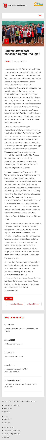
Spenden (7, 437)
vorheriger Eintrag (16, 304)
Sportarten (7, 419)
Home (6, 416)
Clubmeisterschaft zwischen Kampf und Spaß (22, 52)
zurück (9, 298)
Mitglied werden (9, 427)
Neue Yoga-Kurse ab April (13, 356)
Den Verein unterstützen (12, 430)
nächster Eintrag (33, 304)
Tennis (7, 61)
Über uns (7, 423)
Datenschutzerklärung (11, 405)
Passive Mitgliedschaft (12, 434)
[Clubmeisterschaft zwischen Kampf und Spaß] (6, 41)
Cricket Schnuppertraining (13, 344)
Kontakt (6, 412)
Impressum (8, 408)
